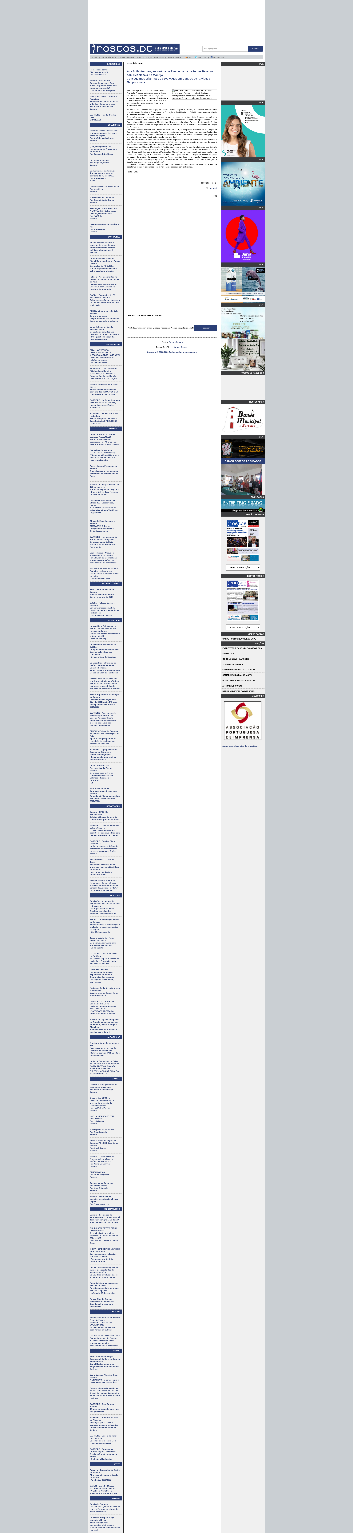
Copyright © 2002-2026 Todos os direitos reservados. (172, 352)
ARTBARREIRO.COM (232, 686)
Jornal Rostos (180, 347)
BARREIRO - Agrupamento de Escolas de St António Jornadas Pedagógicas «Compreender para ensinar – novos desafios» (104, 754)
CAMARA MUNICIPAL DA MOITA (237, 675)
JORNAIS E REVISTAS (232, 664)
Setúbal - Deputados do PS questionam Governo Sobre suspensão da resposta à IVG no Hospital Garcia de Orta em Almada (105, 300)
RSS (189, 57)
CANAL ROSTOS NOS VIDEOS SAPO (239, 639)
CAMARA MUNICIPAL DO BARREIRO (239, 670)
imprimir (212, 188)
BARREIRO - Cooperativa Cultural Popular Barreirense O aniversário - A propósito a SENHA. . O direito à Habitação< (103, 1454)
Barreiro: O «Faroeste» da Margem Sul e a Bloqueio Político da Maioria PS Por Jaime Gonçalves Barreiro (102, 1161)
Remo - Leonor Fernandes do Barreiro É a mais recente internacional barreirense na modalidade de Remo (104, 471)
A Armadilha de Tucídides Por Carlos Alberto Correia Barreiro (102, 200)
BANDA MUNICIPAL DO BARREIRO (238, 691)
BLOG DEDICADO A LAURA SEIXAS (238, 680)
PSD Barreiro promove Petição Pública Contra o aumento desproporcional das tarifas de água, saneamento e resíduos (104, 316)
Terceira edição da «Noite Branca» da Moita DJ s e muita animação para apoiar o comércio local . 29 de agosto (103, 943)
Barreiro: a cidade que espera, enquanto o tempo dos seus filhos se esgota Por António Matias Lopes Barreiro (104, 136)
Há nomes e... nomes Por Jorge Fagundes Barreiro (99, 162)
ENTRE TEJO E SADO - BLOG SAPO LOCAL (242, 648)
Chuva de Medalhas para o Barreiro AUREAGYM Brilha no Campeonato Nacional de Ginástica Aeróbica (102, 526)
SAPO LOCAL (228, 653)
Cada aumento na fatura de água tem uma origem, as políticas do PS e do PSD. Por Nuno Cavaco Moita (102, 176)
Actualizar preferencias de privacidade (240, 746)
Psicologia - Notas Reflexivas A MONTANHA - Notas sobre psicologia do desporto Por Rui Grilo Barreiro (103, 213)
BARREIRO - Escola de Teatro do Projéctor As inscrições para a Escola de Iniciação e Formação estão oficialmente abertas (104, 959)
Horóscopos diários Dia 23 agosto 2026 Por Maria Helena (99, 72)
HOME (95, 57)
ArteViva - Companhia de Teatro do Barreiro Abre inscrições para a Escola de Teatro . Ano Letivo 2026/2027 (105, 1475)
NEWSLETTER (174, 57)
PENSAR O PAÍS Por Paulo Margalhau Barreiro (99, 1174)
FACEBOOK (218, 57)
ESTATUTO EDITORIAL (131, 57)
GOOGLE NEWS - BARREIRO (235, 659)
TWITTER (202, 57)
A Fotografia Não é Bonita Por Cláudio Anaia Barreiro (102, 1132)
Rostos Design (176, 342)
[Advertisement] (172, 21)
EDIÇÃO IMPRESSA (155, 57)
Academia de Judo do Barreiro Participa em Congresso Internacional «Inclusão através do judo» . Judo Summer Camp (105, 574)
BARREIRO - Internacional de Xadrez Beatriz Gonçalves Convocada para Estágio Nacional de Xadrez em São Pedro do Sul (103, 542)
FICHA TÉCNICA (109, 57)
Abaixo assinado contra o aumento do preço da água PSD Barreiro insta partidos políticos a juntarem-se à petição (102, 248)
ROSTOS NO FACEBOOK (252, 373)
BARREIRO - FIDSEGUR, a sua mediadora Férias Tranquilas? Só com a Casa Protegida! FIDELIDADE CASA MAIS (104, 418)
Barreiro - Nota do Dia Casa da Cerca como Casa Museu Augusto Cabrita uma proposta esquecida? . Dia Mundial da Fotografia (103, 86)
